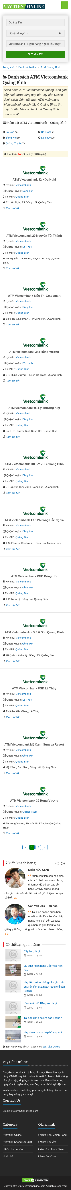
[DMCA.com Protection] (35, 1180)
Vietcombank (23, 184)
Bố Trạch (46, 131)
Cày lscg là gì (32, 951)
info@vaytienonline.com (24, 1110)
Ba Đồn (10, 131)
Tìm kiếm (36, 54)
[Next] (62, 864)
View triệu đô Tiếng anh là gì (40, 1003)
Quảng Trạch (13, 143)
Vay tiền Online (51, 1046)
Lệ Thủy (46, 137)
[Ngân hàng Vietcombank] (35, 170)
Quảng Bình (22, 196)
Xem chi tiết (12, 208)
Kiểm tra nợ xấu (13, 1149)
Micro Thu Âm (48, 1141)
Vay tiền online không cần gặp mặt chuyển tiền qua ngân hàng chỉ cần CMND (44, 986)
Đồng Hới (11, 137)
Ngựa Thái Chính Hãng (53, 1134)
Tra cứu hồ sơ (48, 1156)
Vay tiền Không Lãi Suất (18, 1141)
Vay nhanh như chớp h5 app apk (43, 1032)
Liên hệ (8, 1156)
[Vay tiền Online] (31, 5)
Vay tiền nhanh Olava (52, 1149)
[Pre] (58, 864)
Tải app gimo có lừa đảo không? (43, 1017)
